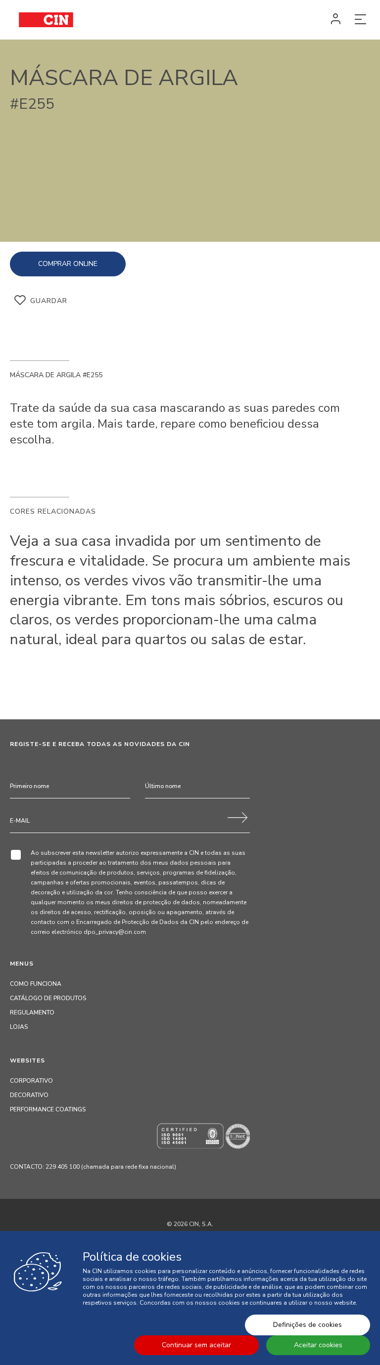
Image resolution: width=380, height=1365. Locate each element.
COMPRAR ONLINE (67, 263)
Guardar (48, 301)
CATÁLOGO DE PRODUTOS (48, 998)
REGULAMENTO (32, 1012)
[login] (335, 19)
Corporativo (31, 1081)
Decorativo (29, 1095)
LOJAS (19, 1027)
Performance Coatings (48, 1109)
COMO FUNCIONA (35, 984)
